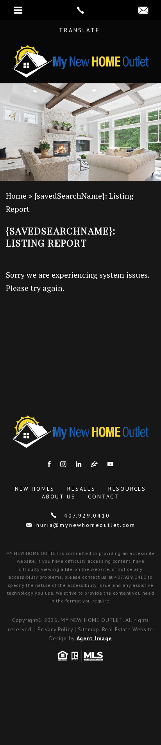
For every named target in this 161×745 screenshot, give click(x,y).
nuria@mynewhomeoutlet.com (85, 524)
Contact (103, 496)
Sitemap (88, 629)
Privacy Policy (55, 629)
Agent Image (94, 638)
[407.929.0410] (80, 10)
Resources (127, 488)
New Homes (35, 488)
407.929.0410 (85, 515)
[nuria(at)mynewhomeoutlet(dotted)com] (143, 10)
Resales (81, 488)
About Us (58, 496)
